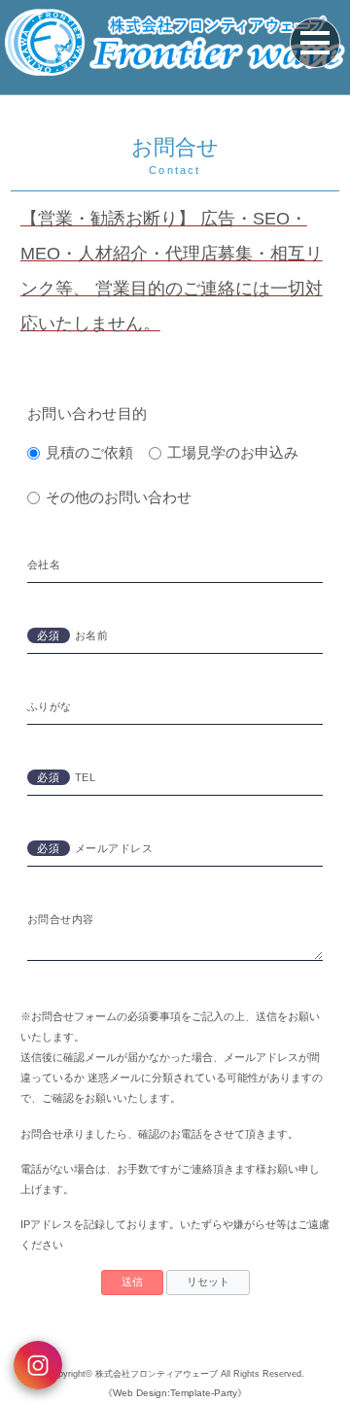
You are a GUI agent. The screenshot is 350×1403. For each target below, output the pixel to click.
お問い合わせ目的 (87, 413)
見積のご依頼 (89, 452)
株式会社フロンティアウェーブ (156, 1374)
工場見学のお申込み (232, 452)
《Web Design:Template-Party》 (175, 1392)
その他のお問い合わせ (119, 497)
